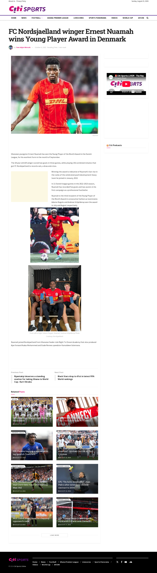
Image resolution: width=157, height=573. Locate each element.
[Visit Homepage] (27, 8)
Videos (114, 18)
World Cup (128, 18)
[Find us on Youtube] (126, 562)
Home (13, 18)
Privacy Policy (21, 1)
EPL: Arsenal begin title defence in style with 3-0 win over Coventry (75, 520)
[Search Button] (147, 18)
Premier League (18, 433)
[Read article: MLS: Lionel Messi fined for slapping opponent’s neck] (32, 512)
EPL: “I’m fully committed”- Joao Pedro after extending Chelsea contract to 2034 (74, 484)
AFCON (141, 18)
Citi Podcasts (115, 145)
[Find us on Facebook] (121, 562)
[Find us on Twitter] (117, 562)
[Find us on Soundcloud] (130, 562)
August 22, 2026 (19, 424)
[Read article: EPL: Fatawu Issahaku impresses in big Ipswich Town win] (32, 445)
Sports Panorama (97, 18)
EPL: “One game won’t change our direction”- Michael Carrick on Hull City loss (75, 451)
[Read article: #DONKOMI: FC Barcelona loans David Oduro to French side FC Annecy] (77, 412)
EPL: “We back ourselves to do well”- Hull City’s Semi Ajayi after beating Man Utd (30, 484)
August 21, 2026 (65, 525)
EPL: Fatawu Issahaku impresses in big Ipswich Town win (30, 453)
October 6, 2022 (40, 47)
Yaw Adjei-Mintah (23, 47)
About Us (12, 1)
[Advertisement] (55, 146)
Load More (54, 535)
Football (36, 18)
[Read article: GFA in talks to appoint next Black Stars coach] (32, 412)
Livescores (79, 18)
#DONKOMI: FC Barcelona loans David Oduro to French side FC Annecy (77, 419)
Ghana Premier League (57, 18)
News (23, 18)
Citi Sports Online (20, 566)
